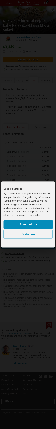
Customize (28, 234)
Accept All (26, 224)
